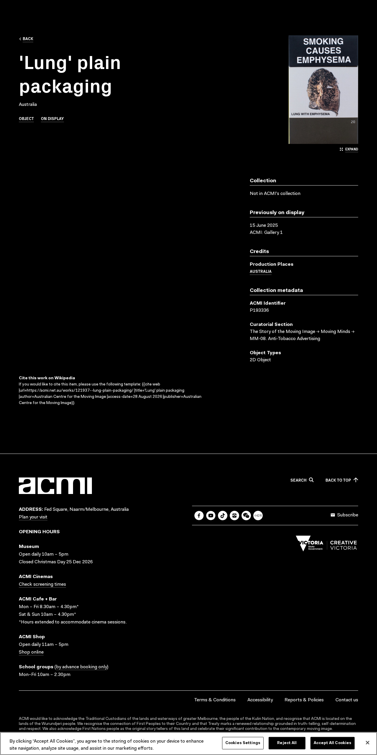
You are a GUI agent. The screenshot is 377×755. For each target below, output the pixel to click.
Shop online (31, 652)
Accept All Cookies (332, 743)
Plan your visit (33, 517)
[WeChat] (246, 515)
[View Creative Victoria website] (326, 545)
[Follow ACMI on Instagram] (234, 515)
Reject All (287, 743)
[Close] (367, 742)
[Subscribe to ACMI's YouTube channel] (211, 515)
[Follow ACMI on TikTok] (222, 515)
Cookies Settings (242, 743)
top (338, 480)
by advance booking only (81, 667)
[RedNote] (258, 515)
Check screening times (42, 584)
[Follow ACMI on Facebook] (199, 515)
